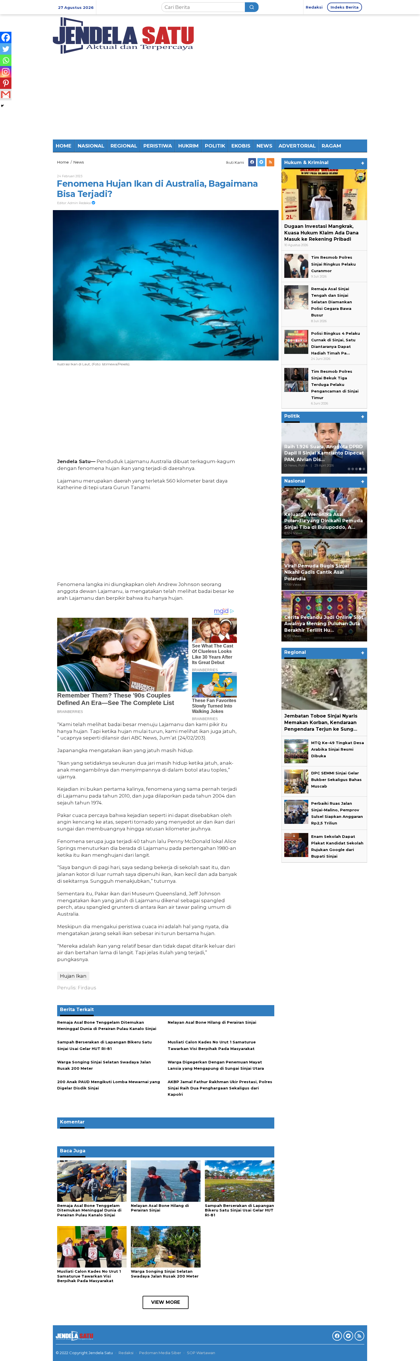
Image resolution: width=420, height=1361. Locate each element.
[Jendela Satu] (123, 35)
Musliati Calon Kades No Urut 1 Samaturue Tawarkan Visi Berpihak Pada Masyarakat (89, 1276)
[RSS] (270, 162)
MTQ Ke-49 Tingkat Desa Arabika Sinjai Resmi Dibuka (337, 749)
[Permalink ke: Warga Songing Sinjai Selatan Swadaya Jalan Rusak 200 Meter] (165, 1246)
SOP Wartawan (201, 1352)
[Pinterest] (5, 83)
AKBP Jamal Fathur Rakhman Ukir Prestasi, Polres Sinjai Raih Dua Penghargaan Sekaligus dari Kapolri (220, 1088)
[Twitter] (261, 162)
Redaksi (126, 1352)
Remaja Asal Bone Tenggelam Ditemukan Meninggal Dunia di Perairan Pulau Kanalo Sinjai (89, 1210)
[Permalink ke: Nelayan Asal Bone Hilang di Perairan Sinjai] (165, 1180)
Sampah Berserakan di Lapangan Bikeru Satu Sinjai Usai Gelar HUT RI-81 (239, 1210)
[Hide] (2, 105)
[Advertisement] (210, 97)
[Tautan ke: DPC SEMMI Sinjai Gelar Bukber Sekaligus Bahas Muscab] (296, 781)
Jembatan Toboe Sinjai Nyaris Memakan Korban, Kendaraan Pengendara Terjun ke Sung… (320, 722)
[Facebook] (252, 162)
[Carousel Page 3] (356, 469)
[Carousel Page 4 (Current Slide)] (360, 469)
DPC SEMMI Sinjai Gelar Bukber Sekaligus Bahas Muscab (336, 779)
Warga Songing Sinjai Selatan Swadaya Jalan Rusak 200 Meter (165, 1273)
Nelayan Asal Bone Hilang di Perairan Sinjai (212, 1022)
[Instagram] (5, 71)
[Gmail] (5, 94)
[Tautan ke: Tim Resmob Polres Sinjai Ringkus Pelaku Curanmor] (296, 265)
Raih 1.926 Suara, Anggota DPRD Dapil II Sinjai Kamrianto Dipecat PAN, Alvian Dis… (324, 453)
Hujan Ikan (73, 976)
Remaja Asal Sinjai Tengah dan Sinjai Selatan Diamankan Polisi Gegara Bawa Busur (331, 301)
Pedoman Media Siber (160, 1352)
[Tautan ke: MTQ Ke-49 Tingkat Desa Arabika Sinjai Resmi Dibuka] (296, 751)
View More (165, 1302)
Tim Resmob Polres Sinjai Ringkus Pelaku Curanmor (333, 264)
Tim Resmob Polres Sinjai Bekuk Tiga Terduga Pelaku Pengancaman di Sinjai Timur (335, 384)
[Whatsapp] (5, 60)
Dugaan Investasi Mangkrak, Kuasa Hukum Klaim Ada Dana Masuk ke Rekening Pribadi (321, 233)
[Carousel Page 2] (352, 469)
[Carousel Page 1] (349, 469)
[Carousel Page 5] (364, 469)
